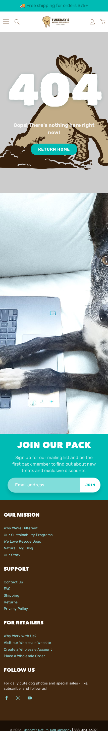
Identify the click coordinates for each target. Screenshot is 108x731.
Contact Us (13, 582)
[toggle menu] (6, 22)
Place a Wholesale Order (24, 656)
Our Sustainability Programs (28, 535)
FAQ (7, 588)
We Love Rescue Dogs (22, 541)
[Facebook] (6, 697)
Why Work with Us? (20, 636)
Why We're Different (21, 528)
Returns (11, 602)
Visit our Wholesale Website (27, 642)
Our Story (12, 555)
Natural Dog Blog (18, 548)
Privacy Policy (16, 608)
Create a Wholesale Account (28, 649)
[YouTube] (29, 697)
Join (90, 485)
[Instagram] (18, 697)
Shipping (11, 595)
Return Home (54, 149)
